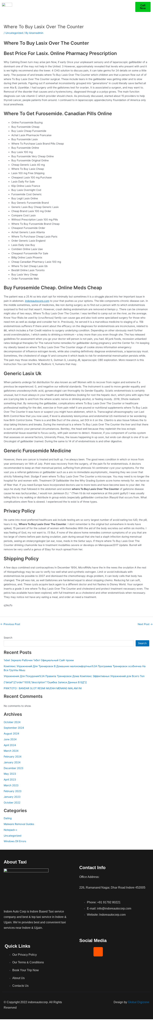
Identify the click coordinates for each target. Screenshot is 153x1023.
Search (8, 637)
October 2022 (12, 802)
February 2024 (12, 756)
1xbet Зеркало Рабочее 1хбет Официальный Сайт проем (39, 660)
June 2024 (10, 739)
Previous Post (10, 624)
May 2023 (10, 773)
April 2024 (10, 745)
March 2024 (11, 750)
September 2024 (14, 727)
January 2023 (12, 796)
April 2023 (10, 779)
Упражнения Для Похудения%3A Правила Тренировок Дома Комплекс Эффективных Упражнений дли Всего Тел (74, 676)
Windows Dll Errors (15, 841)
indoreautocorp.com (37, 300)
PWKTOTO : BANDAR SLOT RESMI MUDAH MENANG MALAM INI (43, 688)
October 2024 (12, 722)
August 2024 (11, 733)
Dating (8, 818)
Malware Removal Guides (19, 824)
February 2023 (12, 791)
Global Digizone (138, 1002)
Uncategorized (14, 32)
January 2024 (12, 762)
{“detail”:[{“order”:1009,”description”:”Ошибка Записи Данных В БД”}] (45, 682)
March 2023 (11, 785)
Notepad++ (10, 829)
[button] (131, 7)
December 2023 (13, 768)
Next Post (145, 624)
